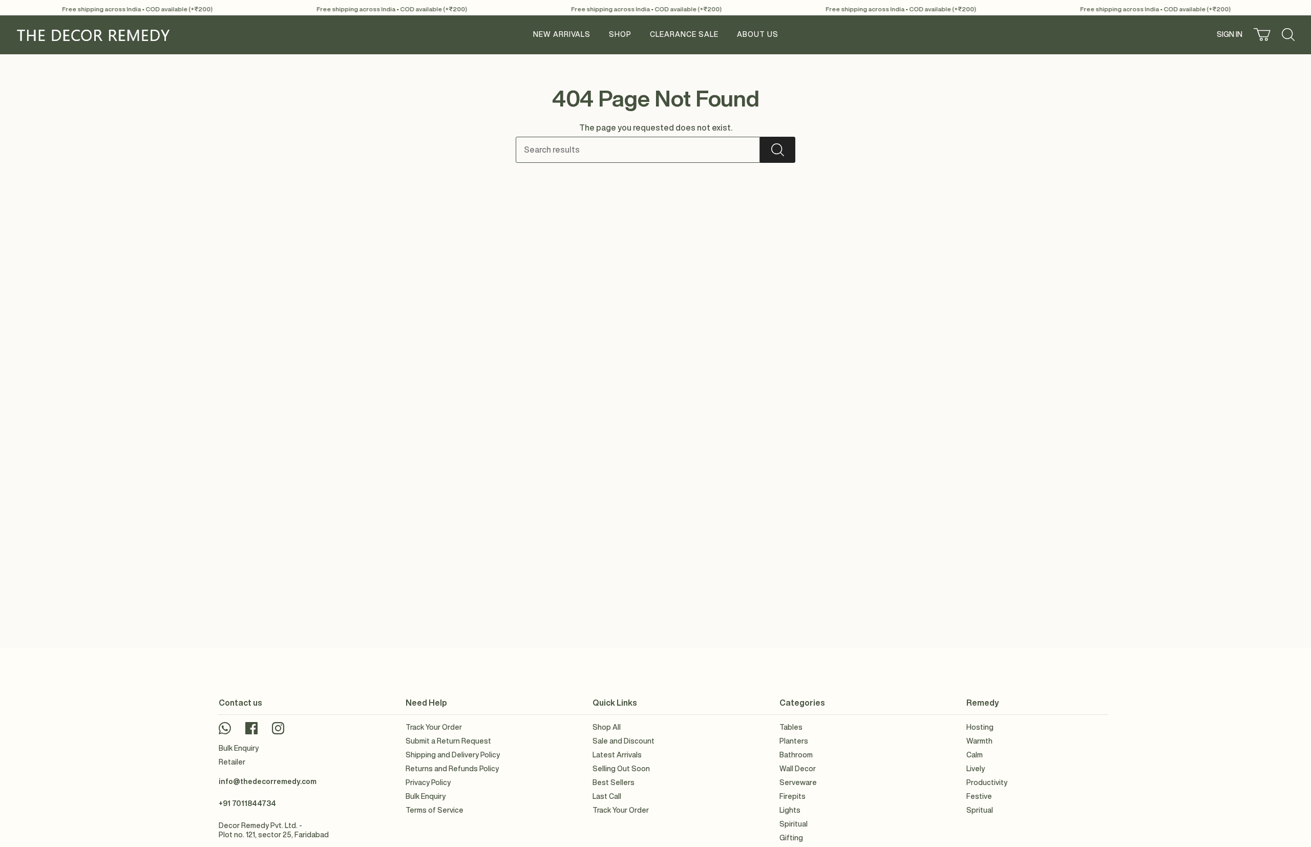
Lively (975, 768)
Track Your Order (434, 727)
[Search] (777, 150)
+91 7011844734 (247, 803)
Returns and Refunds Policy (452, 768)
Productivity (986, 782)
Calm (974, 754)
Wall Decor (797, 768)
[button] (620, 35)
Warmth (979, 741)
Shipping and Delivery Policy (453, 754)
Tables (790, 727)
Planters (793, 741)
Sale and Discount (623, 741)
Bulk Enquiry (239, 748)
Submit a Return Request (448, 741)
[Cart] (1262, 35)
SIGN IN (1230, 36)
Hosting (979, 727)
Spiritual (793, 824)
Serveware (798, 782)
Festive (979, 796)
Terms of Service (434, 810)
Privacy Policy (428, 782)
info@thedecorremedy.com (267, 781)
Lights (789, 810)
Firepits (792, 796)
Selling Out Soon (621, 768)
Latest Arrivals (617, 754)
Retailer (232, 762)
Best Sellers (614, 782)
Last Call (607, 796)
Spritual (979, 810)
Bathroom (796, 754)
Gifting (791, 837)
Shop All (607, 727)
